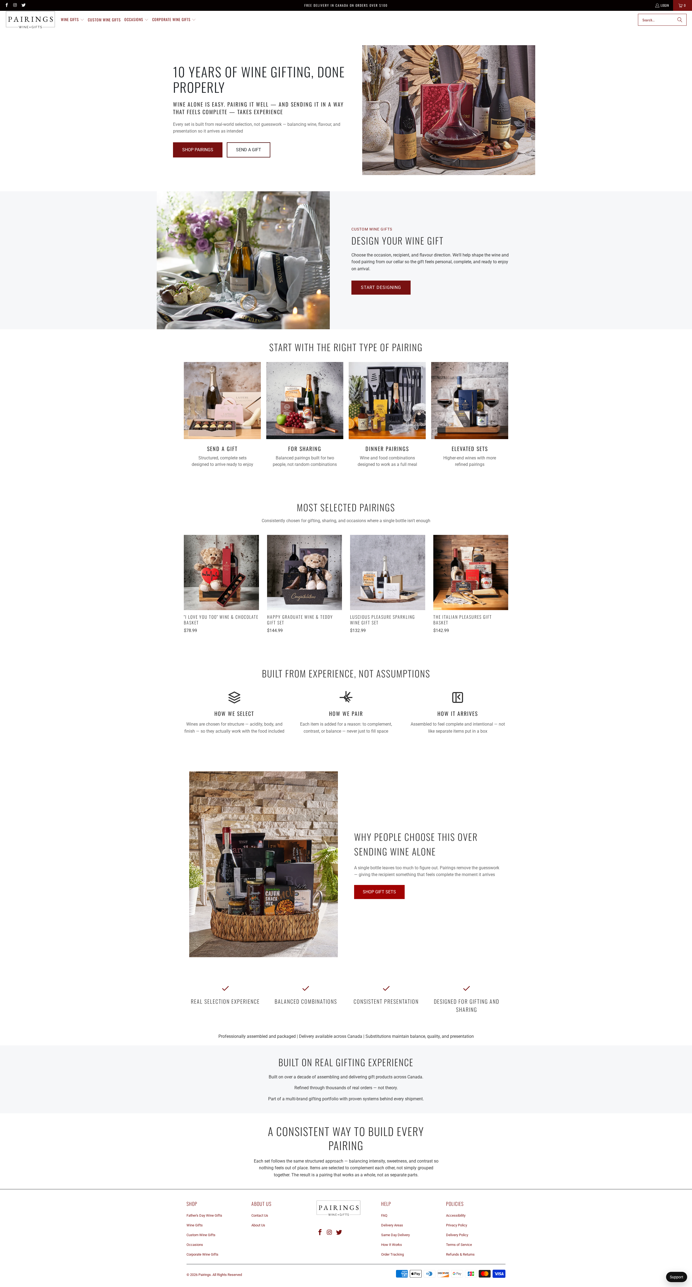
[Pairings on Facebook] (6, 5)
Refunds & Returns (460, 1254)
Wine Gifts (195, 1225)
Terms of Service (459, 1245)
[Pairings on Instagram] (14, 5)
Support (676, 1277)
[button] (72, 20)
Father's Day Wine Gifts (204, 1215)
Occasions (195, 1245)
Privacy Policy (456, 1225)
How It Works (391, 1245)
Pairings (204, 1275)
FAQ (384, 1215)
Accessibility (455, 1215)
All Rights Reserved (227, 1275)
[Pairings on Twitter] (23, 5)
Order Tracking (392, 1254)
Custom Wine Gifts (201, 1235)
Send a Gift (248, 149)
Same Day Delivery (395, 1235)
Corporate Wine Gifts (202, 1254)
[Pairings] (30, 20)
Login (665, 5)
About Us (258, 1225)
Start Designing (381, 287)
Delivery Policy (457, 1235)
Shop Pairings (197, 149)
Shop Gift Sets (379, 891)
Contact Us (259, 1215)
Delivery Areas (392, 1225)
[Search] (680, 20)
